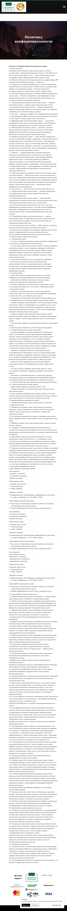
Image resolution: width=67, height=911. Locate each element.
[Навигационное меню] (64, 7)
